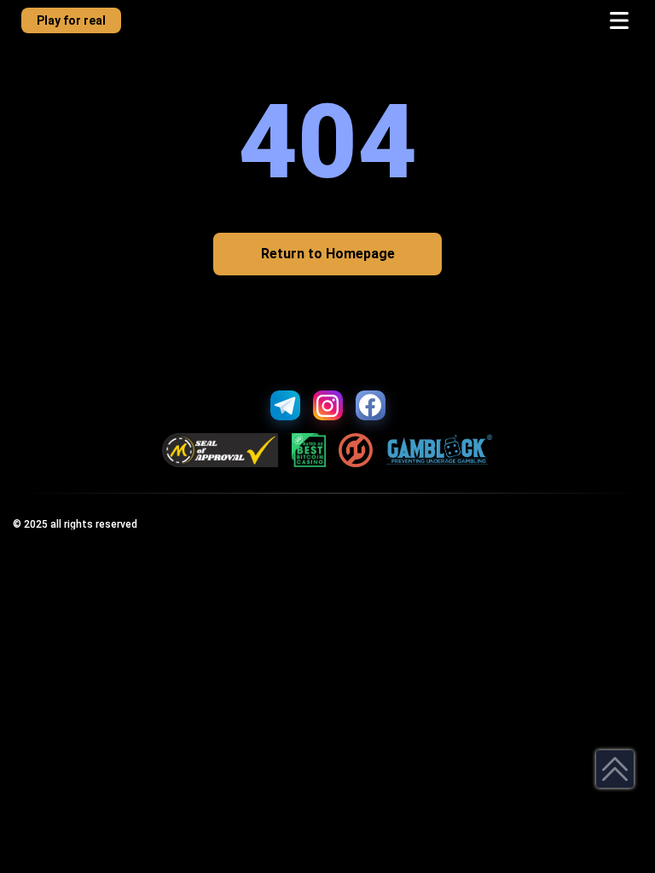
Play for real (71, 20)
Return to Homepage (328, 254)
